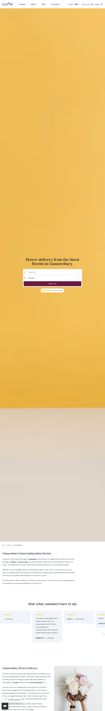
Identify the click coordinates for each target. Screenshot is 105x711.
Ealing (13, 562)
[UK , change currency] (76, 4)
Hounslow (33, 559)
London (8, 545)
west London (23, 562)
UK (3, 545)
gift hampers (38, 682)
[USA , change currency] (79, 4)
